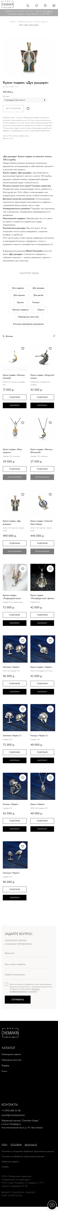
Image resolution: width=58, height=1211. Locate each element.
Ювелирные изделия (25, 22)
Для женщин (38, 288)
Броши (20, 302)
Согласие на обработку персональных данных (23, 1156)
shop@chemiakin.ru (13, 1115)
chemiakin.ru (48, 11)
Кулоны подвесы (40, 22)
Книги (4, 1071)
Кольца (35, 302)
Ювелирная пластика (28, 316)
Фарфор (5, 1065)
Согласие (33, 991)
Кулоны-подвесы (20, 309)
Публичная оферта (10, 1161)
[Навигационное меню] (53, 6)
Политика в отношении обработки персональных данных (28, 1151)
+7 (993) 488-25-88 (11, 1110)
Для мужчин (19, 295)
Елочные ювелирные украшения (28, 324)
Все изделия (18, 288)
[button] (27, 5)
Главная (12, 22)
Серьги (40, 309)
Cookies (5, 1167)
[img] (7, 4)
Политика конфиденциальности (25, 990)
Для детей (38, 295)
